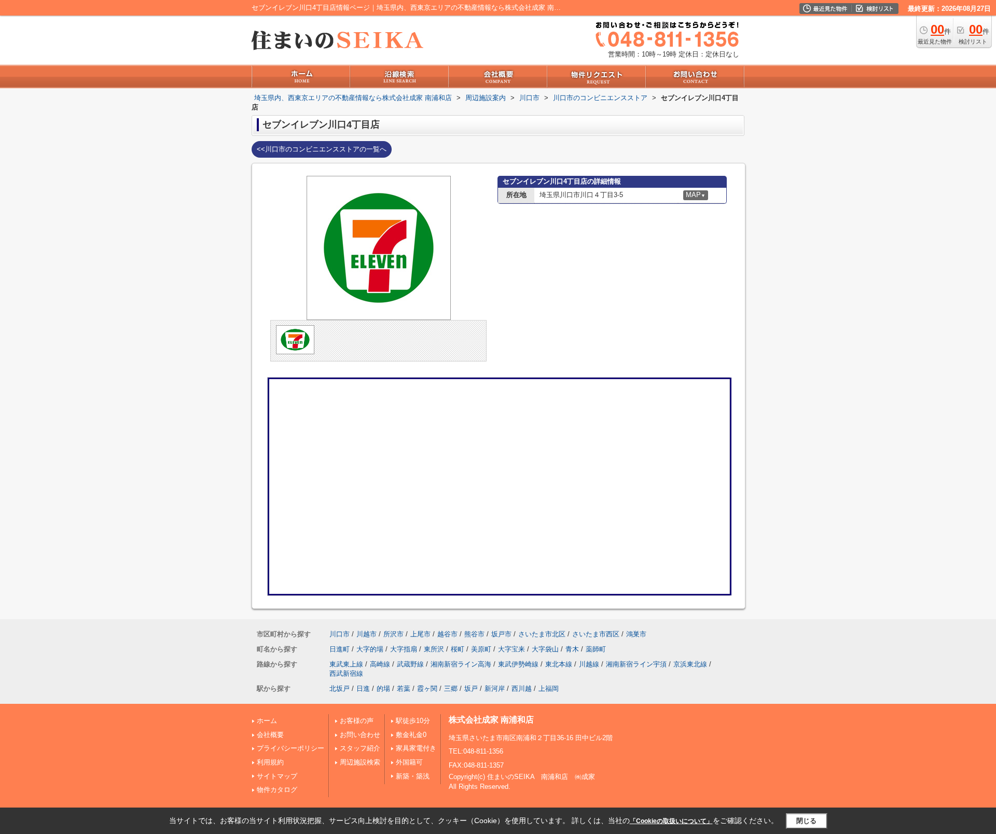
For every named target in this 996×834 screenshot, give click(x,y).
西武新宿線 (346, 673)
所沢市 (393, 634)
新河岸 (495, 688)
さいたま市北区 (541, 634)
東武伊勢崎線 (518, 664)
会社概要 (270, 735)
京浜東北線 (690, 664)
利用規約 (270, 762)
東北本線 (558, 664)
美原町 (481, 649)
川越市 (366, 634)
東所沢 (434, 649)
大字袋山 (545, 649)
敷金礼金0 (411, 735)
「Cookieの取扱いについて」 (671, 821)
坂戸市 (501, 634)
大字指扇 (403, 649)
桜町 (457, 649)
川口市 (339, 634)
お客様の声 (357, 721)
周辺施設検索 (360, 762)
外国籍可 (409, 762)
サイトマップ (277, 776)
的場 (383, 688)
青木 (572, 649)
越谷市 (447, 634)
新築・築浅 (413, 776)
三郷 (451, 688)
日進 (363, 688)
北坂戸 (339, 688)
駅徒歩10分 (413, 721)
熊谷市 (474, 634)
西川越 (521, 688)
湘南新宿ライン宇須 (636, 664)
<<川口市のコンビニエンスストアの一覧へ (321, 149)
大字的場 (369, 649)
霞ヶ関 (427, 688)
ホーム (267, 721)
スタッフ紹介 (360, 748)
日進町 (339, 649)
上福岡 (548, 688)
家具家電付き (416, 748)
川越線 (589, 664)
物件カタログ (277, 790)
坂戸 (471, 688)
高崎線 (380, 664)
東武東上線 (346, 664)
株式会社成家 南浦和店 (491, 719)
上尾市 (420, 634)
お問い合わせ (360, 735)
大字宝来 (511, 649)
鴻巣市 (636, 634)
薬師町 (596, 649)
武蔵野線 (410, 664)
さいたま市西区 (595, 634)
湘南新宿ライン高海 (461, 664)
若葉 (403, 688)
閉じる (806, 820)
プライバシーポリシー (290, 748)
